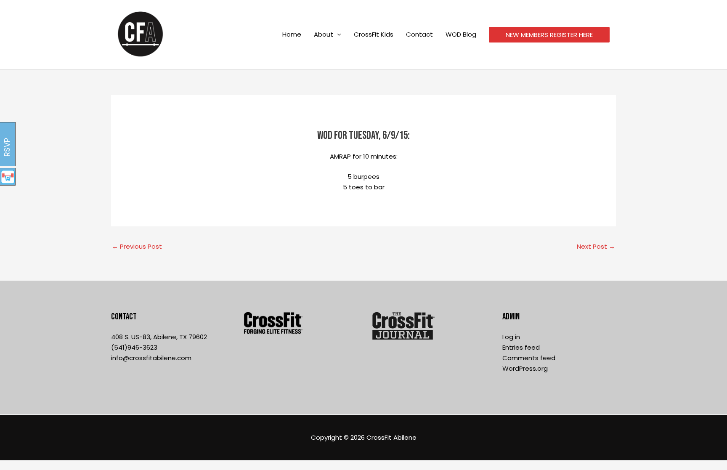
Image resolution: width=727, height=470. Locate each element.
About (323, 34)
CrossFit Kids (373, 34)
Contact (419, 34)
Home (291, 34)
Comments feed (528, 357)
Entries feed (521, 347)
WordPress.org (525, 368)
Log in (511, 336)
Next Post (596, 246)
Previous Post (137, 246)
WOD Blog (461, 34)
